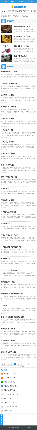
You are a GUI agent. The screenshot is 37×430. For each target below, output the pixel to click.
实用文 (33, 11)
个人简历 (4, 1)
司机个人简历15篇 (10, 390)
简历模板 (21, 1)
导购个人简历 (8, 411)
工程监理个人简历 (9, 402)
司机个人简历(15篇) (10, 386)
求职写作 (11, 11)
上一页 (10, 364)
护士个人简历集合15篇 (11, 394)
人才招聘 (26, 11)
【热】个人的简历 (9, 382)
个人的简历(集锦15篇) (11, 406)
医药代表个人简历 (9, 373)
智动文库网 (16, 427)
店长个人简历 (8, 398)
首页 (3, 11)
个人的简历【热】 (9, 378)
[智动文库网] (18, 7)
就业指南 (18, 11)
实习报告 (30, 1)
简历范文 (13, 1)
